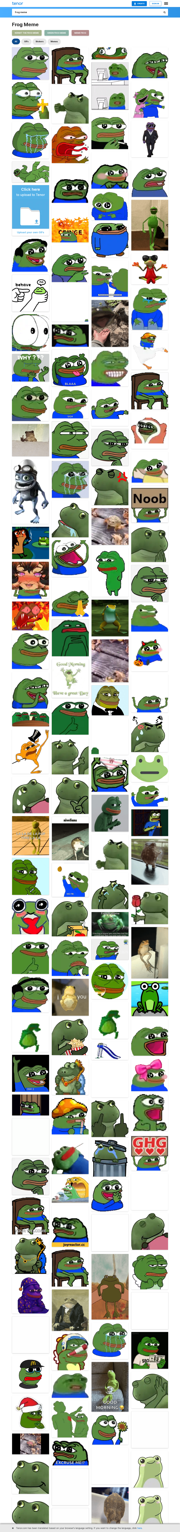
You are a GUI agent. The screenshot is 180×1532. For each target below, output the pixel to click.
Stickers (40, 41)
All (16, 41)
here (139, 1528)
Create (141, 3)
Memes (54, 41)
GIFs (26, 41)
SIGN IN (155, 3)
